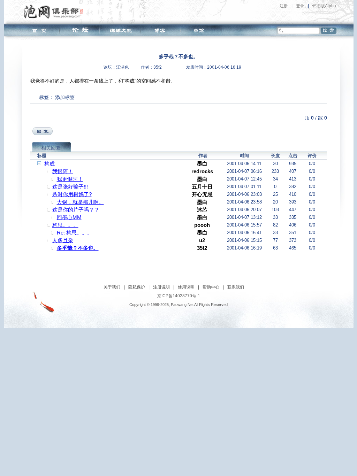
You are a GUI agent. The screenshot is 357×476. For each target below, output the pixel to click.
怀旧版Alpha (324, 5)
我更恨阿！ (70, 179)
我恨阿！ (62, 171)
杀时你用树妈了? (72, 194)
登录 (300, 5)
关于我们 (112, 287)
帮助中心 (211, 287)
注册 (284, 5)
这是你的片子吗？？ (75, 210)
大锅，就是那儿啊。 (80, 202)
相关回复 (51, 148)
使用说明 (186, 287)
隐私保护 (136, 287)
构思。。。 (65, 225)
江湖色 (122, 67)
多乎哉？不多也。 (78, 248)
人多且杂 (62, 240)
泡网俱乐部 (55, 11)
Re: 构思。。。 (74, 233)
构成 (49, 164)
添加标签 (65, 97)
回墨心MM (69, 217)
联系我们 (235, 287)
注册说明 (161, 287)
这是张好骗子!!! (70, 187)
